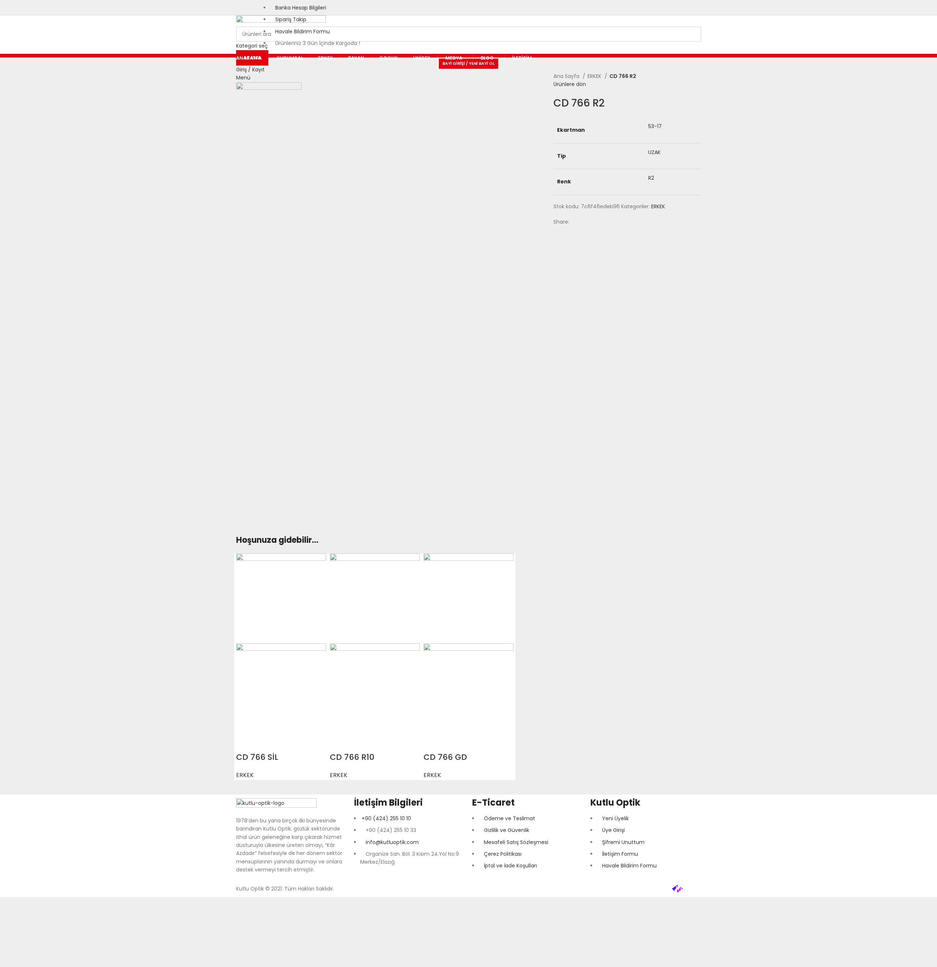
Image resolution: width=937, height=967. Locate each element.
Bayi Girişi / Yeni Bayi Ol (468, 63)
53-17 (655, 126)
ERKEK (595, 76)
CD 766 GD (445, 757)
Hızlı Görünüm (245, 742)
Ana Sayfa (567, 76)
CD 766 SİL (257, 757)
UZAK (654, 152)
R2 (651, 178)
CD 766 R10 (352, 757)
